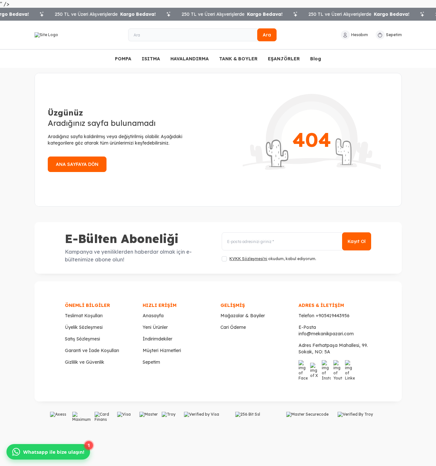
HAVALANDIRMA (189, 59)
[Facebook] (303, 370)
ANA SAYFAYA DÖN (77, 164)
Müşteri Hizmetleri (162, 350)
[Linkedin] (350, 370)
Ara (267, 35)
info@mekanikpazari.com (326, 334)
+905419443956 (333, 316)
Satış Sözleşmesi (82, 339)
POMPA (123, 59)
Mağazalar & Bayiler (242, 316)
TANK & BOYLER (238, 59)
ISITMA (151, 59)
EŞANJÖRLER (284, 59)
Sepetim (151, 362)
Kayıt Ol (357, 241)
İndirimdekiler (157, 339)
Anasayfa (153, 316)
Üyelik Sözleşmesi (84, 327)
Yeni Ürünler (155, 327)
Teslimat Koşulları (84, 316)
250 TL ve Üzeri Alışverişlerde (99, 14)
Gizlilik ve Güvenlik (84, 362)
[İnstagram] (326, 370)
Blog (315, 59)
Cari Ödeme (233, 327)
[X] (314, 370)
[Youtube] (337, 370)
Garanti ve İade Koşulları (92, 350)
